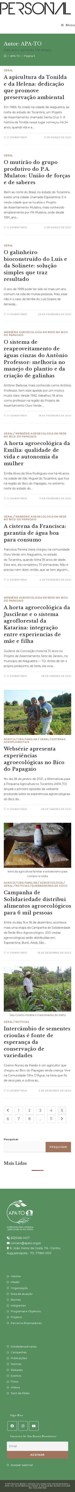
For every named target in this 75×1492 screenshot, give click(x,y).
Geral (8, 70)
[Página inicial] (5, 55)
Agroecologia (51, 882)
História (16, 1276)
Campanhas (18, 1352)
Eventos (16, 1375)
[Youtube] (34, 1426)
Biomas (16, 1299)
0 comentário (17, 137)
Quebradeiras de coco (49, 885)
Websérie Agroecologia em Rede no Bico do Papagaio (36, 334)
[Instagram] (23, 1426)
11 (51, 1119)
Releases (17, 1369)
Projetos (16, 1317)
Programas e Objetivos (26, 1311)
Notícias (22, 885)
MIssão (15, 1282)
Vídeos (15, 1387)
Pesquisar (11, 1139)
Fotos (14, 1381)
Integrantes (18, 1305)
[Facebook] (12, 1426)
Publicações (19, 1358)
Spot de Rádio (20, 1393)
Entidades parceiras (23, 1346)
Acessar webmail (22, 1465)
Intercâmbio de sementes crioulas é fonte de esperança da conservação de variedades (37, 1042)
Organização (19, 1288)
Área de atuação (22, 1293)
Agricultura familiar (21, 739)
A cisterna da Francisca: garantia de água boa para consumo (35, 533)
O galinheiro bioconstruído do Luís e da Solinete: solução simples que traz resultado (35, 265)
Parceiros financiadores (26, 1323)
